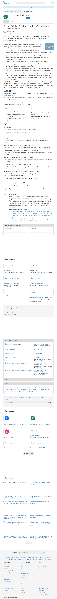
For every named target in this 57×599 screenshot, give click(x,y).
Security (47, 389)
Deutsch (13, 557)
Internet (42, 389)
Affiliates (6, 590)
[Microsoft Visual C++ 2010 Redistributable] (17, 363)
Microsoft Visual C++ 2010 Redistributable (40, 363)
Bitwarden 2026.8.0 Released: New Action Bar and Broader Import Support (15, 536)
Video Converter (8, 577)
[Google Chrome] (10, 349)
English (8, 557)
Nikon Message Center (36, 283)
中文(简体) (35, 559)
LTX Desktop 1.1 (8, 438)
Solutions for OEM (8, 588)
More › (6, 379)
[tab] (6, 22)
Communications (26, 387)
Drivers (6, 568)
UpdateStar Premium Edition (41, 344)
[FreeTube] (8, 291)
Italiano (29, 557)
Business (18, 387)
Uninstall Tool (7, 270)
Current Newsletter (9, 405)
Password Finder (8, 573)
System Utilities (14, 391)
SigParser (6, 579)
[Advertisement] (28, 246)
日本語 (33, 557)
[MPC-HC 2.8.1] (9, 443)
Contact (23, 569)
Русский (13, 559)
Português (7, 559)
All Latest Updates (28, 453)
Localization (42, 590)
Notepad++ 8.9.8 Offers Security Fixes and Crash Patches (14, 497)
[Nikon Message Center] (37, 278)
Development (40, 387)
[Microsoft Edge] (10, 353)
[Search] (44, 3)
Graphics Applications (24, 389)
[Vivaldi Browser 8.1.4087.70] (38, 443)
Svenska (19, 559)
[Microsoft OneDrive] (11, 357)
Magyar (47, 559)
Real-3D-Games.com (13, 18)
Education (47, 387)
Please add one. (21, 308)
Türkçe (23, 559)
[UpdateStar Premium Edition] (13, 344)
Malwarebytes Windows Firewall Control (41, 297)
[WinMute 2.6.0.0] (35, 430)
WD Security (33, 270)
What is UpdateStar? (26, 586)
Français (23, 557)
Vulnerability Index (43, 567)
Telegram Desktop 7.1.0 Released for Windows (40, 497)
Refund (23, 575)
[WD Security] (34, 265)
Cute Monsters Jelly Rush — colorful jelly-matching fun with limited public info (32, 219)
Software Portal (43, 586)
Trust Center (24, 577)
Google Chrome (38, 349)
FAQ (22, 567)
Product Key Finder (9, 571)
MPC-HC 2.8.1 (7, 448)
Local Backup (7, 575)
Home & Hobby (35, 389)
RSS (39, 569)
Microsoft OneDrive (39, 357)
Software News (43, 565)
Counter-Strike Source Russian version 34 (14, 424)
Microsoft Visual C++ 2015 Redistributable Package (40, 370)
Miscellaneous (33, 391)
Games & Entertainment (11, 389)
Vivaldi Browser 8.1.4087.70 (38, 448)
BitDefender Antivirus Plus (11, 283)
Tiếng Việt (29, 559)
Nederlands (43, 557)
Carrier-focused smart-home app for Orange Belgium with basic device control (33, 213)
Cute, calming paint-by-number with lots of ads (24, 220)
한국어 (37, 557)
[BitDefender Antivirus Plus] (12, 278)
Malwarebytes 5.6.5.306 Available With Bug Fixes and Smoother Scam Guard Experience (14, 517)
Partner (6, 586)
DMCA (22, 565)
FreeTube (6, 296)
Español (18, 557)
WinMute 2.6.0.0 (34, 435)
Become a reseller (43, 588)
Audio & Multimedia (10, 387)
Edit (19, 22)
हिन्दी (51, 559)
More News (28, 543)
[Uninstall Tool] (9, 265)
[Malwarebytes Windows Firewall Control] (41, 292)
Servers (7, 391)
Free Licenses (42, 592)
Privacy (23, 571)
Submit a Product (43, 594)
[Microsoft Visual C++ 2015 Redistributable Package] (18, 370)
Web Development (23, 391)
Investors (23, 592)
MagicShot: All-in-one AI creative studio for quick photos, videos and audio (31, 211)
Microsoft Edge (38, 353)
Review (6, 22)
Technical (13, 22)
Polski (49, 557)
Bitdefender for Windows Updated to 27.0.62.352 (40, 516)
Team (22, 590)
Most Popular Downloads (11, 340)
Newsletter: (15, 552)
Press (22, 588)
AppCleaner (7, 581)
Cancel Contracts (25, 573)
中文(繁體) (41, 559)
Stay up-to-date (9, 312)
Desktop (34, 387)
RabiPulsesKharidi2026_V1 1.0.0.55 (40, 424)
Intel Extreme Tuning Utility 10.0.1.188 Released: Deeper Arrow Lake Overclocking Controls (41, 537)
